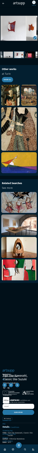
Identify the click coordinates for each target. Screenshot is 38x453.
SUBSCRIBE (18, 412)
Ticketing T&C (8, 431)
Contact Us (7, 420)
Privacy (5, 438)
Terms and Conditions (11, 427)
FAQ (4, 424)
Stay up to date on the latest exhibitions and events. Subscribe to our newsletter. (16, 401)
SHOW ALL (7, 80)
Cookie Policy (8, 441)
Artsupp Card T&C (9, 434)
